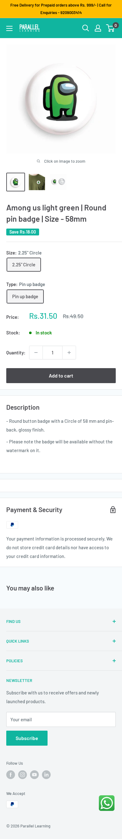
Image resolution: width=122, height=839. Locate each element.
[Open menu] (9, 28)
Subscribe (27, 738)
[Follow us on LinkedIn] (46, 774)
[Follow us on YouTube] (34, 774)
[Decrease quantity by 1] (36, 352)
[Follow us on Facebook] (10, 774)
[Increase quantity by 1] (69, 352)
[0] (110, 28)
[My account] (98, 28)
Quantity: (15, 352)
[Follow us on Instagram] (22, 774)
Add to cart (61, 375)
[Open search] (85, 28)
